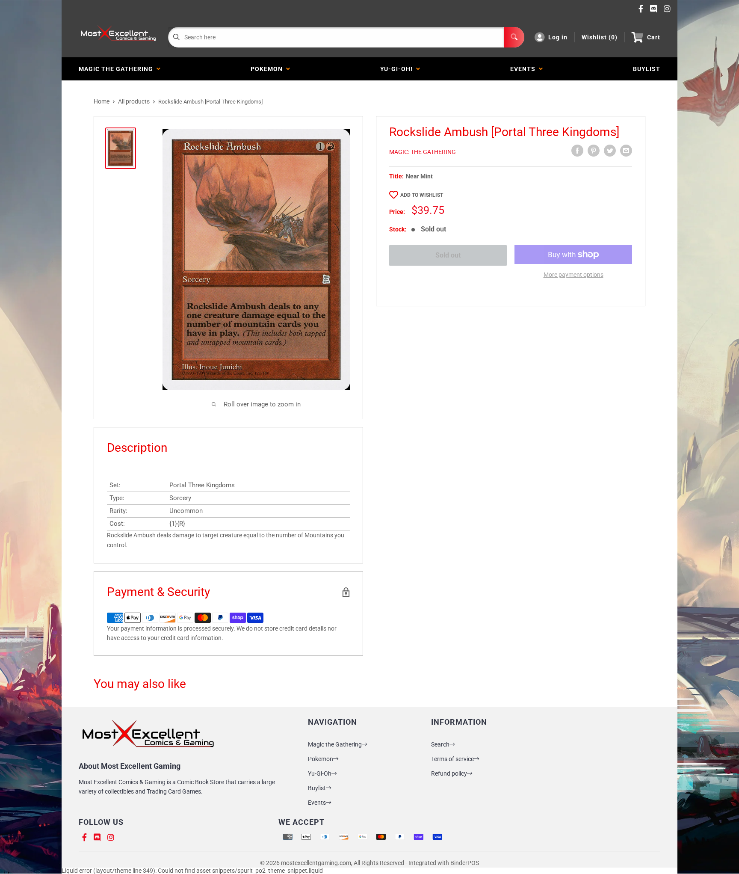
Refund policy (449, 773)
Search (440, 744)
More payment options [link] (573, 274)
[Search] (514, 37)
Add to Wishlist (421, 195)
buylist (646, 68)
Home (101, 101)
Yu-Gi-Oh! (398, 68)
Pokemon (268, 68)
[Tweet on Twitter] (610, 151)
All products (134, 101)
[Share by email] (626, 151)
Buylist (317, 788)
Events (524, 68)
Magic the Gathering (118, 68)
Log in (558, 37)
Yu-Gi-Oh (319, 773)
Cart (653, 37)
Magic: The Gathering (422, 151)
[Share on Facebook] (577, 151)
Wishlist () (600, 37)
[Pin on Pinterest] (594, 151)
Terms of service (452, 758)
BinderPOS (464, 862)
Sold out (448, 255)
